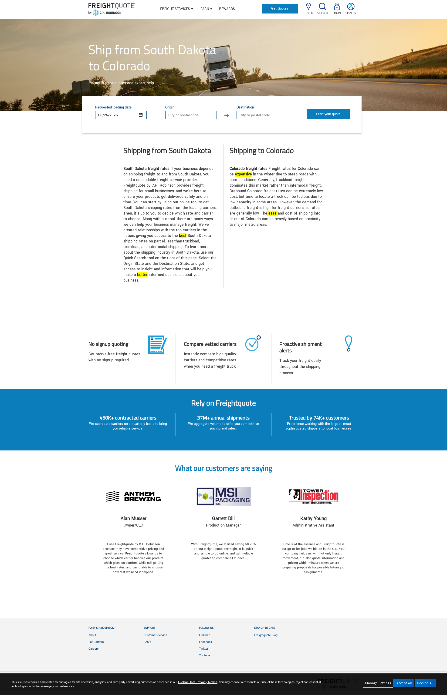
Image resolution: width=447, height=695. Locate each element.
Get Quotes (279, 8)
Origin (169, 107)
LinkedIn (204, 635)
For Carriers (96, 642)
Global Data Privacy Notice (197, 682)
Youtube (204, 655)
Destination (245, 107)
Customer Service (155, 635)
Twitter (203, 649)
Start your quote (328, 114)
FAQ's (148, 642)
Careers (93, 649)
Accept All (404, 683)
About (92, 635)
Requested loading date (113, 107)
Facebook (205, 642)
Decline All (425, 683)
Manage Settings (378, 683)
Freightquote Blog (266, 635)
